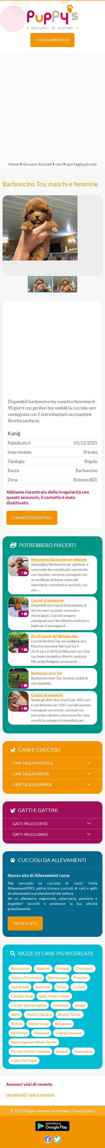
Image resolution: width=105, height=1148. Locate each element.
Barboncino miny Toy (46, 673)
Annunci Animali (37, 164)
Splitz (15, 1014)
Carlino (79, 987)
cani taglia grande (32, 784)
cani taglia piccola (81, 164)
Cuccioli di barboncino (47, 600)
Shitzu (61, 987)
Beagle (80, 1005)
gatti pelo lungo (30, 834)
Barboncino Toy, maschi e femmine (50, 184)
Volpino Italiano (38, 1014)
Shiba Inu (42, 987)
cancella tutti (16, 1094)
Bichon (16, 1023)
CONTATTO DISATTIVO (31, 517)
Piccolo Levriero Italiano (30, 1051)
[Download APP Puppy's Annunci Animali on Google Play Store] (52, 1130)
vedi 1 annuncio (41, 1094)
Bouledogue (57, 977)
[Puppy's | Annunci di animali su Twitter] (57, 1140)
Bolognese (63, 1023)
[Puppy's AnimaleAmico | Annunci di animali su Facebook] (47, 1140)
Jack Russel (20, 987)
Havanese (41, 1033)
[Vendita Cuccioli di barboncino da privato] (18, 607)
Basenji (62, 1051)
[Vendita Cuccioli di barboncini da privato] (18, 701)
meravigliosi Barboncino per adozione (59, 559)
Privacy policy (83, 1110)
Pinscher (81, 977)
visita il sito (25, 923)
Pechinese (19, 1033)
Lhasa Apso (83, 1051)
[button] (98, 235)
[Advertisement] (52, 105)
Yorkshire (60, 1005)
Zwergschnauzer (69, 1033)
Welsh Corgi (38, 1023)
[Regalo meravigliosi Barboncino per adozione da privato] (18, 566)
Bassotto (43, 968)
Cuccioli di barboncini (47, 695)
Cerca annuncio (52, 40)
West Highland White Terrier (34, 1042)
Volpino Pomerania (26, 977)
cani (58, 164)
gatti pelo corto (30, 823)
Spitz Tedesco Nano (54, 996)
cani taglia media (30, 773)
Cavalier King (21, 996)
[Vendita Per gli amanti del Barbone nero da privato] (18, 642)
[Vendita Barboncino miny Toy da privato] (18, 678)
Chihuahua (84, 968)
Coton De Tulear (24, 1060)
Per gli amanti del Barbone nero (54, 636)
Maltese (63, 968)
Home (13, 164)
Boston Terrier (69, 1014)
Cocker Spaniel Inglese (28, 1005)
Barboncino (20, 968)
